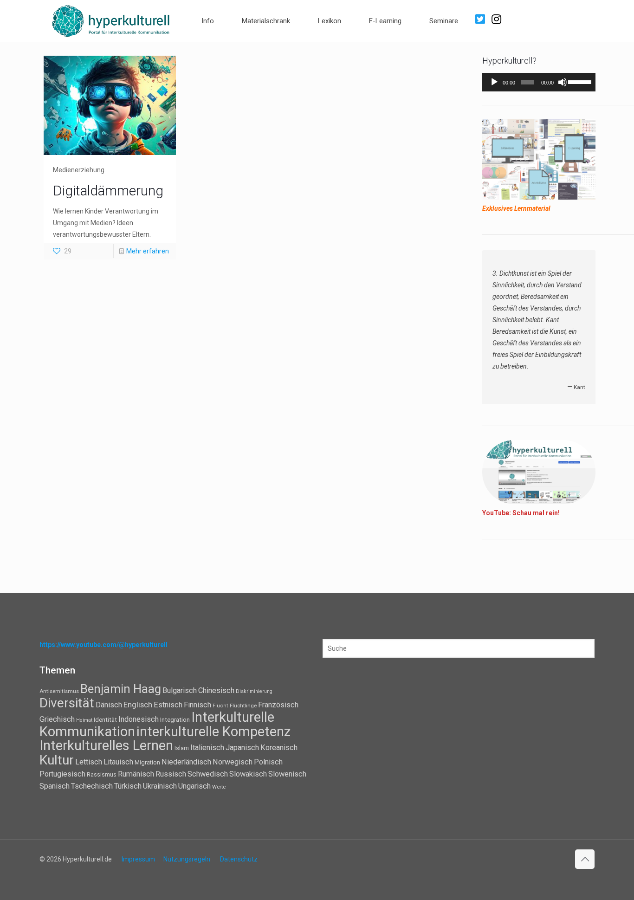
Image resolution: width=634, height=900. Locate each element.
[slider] (579, 81)
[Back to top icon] (585, 859)
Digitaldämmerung (108, 190)
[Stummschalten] (562, 82)
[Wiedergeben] (494, 82)
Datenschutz (239, 859)
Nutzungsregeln (186, 859)
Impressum (138, 859)
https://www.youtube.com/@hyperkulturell (103, 644)
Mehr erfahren (147, 251)
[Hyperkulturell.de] (111, 19)
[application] (538, 82)
